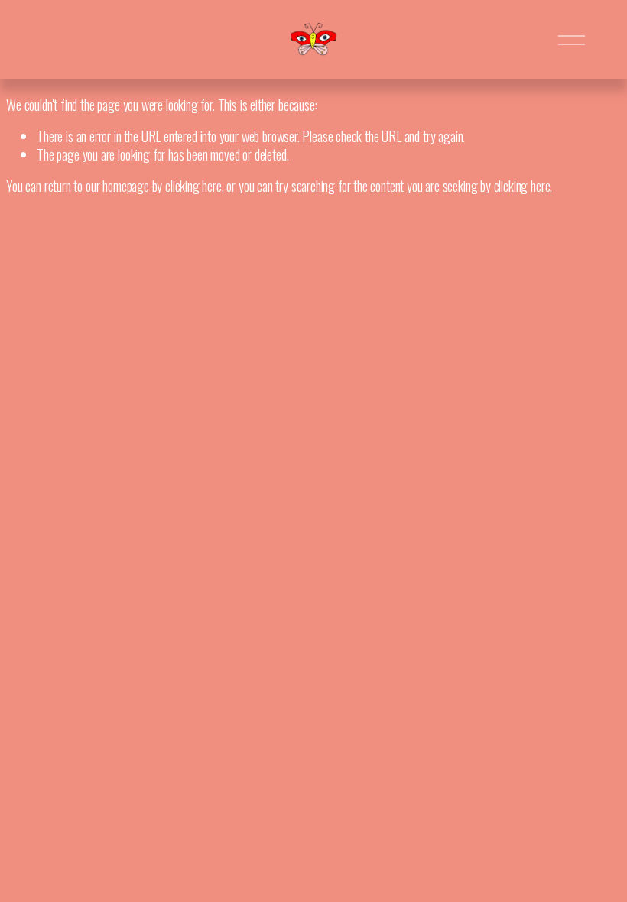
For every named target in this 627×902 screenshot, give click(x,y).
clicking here (193, 186)
